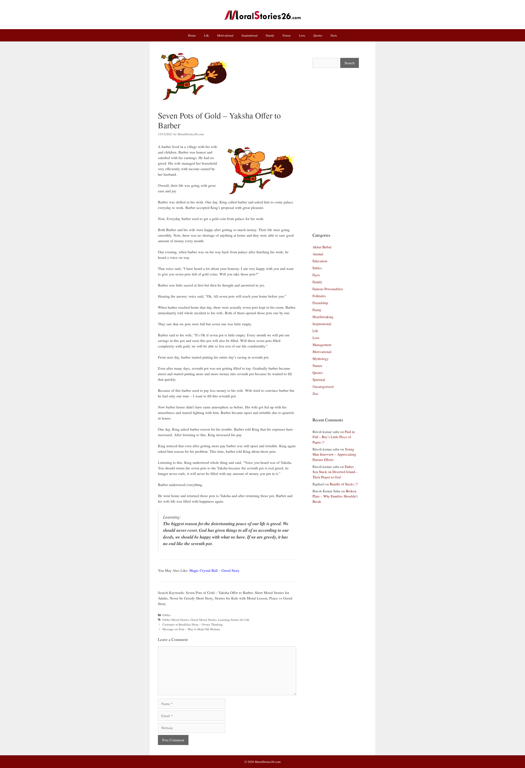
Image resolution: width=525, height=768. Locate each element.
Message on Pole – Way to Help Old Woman (191, 629)
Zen (315, 393)
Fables (166, 615)
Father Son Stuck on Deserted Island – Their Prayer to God (335, 471)
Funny (287, 35)
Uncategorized (323, 386)
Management (322, 344)
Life (206, 35)
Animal (318, 254)
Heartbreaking (323, 316)
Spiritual (319, 379)
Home (192, 35)
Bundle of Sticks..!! (344, 484)
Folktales (319, 295)
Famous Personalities (328, 289)
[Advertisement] (336, 150)
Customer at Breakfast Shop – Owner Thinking (192, 624)
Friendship (320, 302)
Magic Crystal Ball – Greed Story (214, 570)
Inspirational (250, 35)
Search (350, 62)
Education (320, 261)
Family (270, 35)
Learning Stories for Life (233, 620)
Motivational (225, 35)
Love (302, 35)
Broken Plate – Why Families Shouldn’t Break (335, 496)
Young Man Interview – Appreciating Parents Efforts (334, 454)
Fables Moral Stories (175, 620)
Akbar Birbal (322, 247)
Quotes (317, 35)
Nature (317, 365)
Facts (334, 35)
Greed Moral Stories (204, 620)
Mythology (321, 358)
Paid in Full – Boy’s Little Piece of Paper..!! (334, 437)
